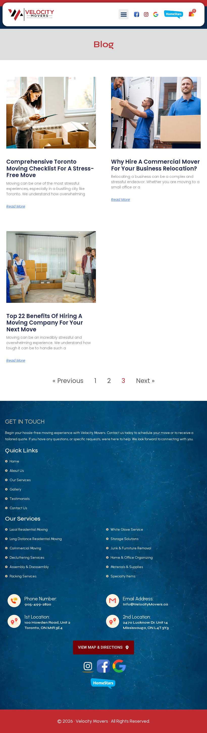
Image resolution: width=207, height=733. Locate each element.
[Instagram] (146, 14)
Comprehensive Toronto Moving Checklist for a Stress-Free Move (50, 168)
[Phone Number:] (14, 600)
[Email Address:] (112, 600)
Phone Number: (40, 599)
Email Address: (138, 599)
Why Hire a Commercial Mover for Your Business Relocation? (155, 165)
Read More (15, 206)
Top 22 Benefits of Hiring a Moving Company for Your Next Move (44, 322)
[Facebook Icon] (137, 14)
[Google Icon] (156, 14)
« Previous (68, 380)
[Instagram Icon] (87, 666)
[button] (123, 14)
